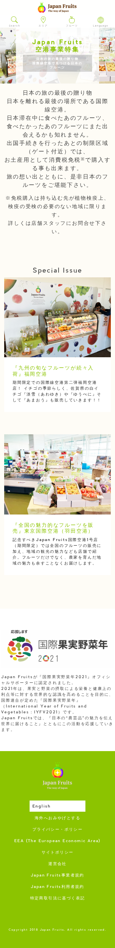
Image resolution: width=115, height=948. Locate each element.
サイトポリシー (58, 853)
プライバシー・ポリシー (57, 830)
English (41, 807)
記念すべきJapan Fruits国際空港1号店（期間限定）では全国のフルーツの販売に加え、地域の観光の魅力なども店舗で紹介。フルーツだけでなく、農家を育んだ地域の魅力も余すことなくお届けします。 (57, 552)
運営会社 (57, 864)
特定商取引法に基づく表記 (57, 899)
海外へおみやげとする (57, 818)
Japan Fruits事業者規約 (57, 876)
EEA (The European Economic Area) (57, 841)
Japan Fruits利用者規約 (57, 887)
